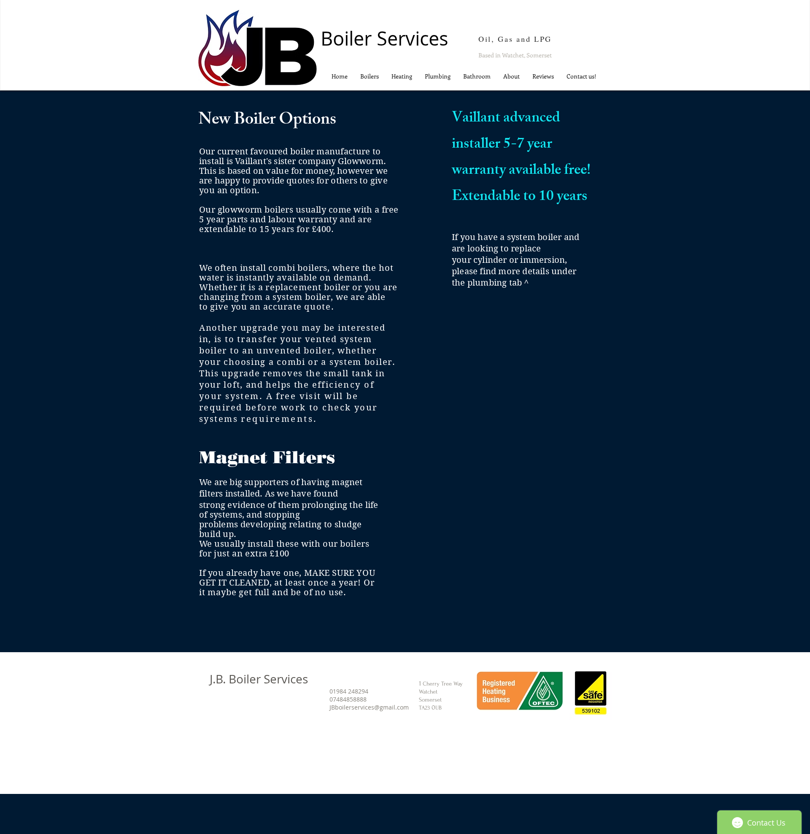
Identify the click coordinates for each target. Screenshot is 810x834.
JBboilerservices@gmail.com (369, 707)
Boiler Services (384, 38)
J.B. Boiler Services (259, 679)
